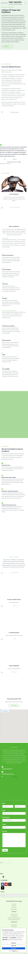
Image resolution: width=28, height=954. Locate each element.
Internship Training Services (14, 919)
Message (5, 831)
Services (14, 907)
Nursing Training (14, 916)
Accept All (13, 948)
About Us (14, 904)
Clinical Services (14, 914)
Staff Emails (14, 926)
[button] (3, 876)
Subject (4, 824)
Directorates (14, 905)
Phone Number (6, 817)
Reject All (13, 945)
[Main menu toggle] (25, 3)
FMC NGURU (15, 2)
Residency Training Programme (14, 917)
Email (4, 810)
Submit (5, 850)
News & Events (14, 909)
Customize (13, 943)
